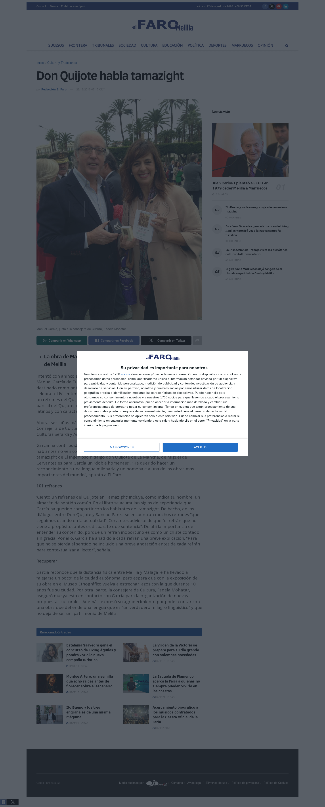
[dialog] (162, 403)
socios (125, 374)
